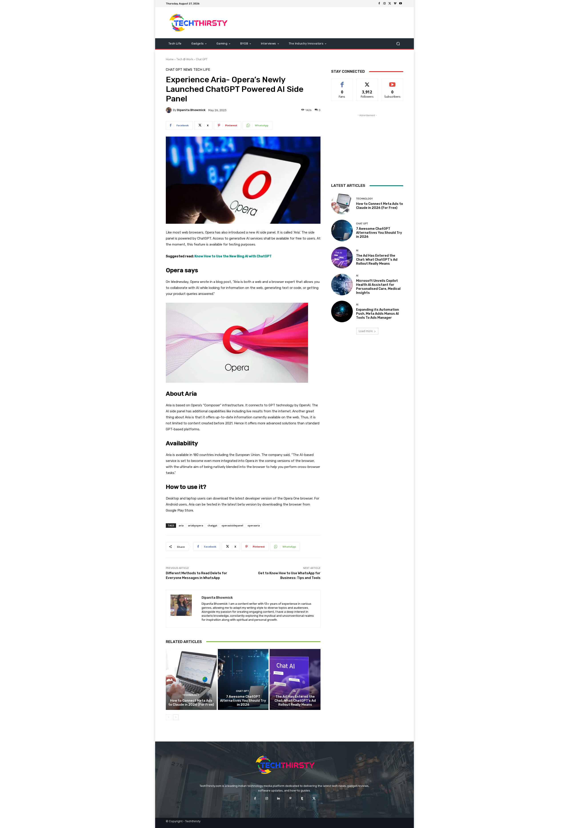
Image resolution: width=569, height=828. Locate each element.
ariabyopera (195, 525)
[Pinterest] (290, 798)
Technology (190, 695)
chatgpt (212, 525)
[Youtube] (400, 3)
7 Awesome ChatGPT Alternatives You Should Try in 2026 (243, 701)
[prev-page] (168, 717)
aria (181, 525)
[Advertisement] (322, 23)
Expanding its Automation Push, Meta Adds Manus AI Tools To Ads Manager (377, 314)
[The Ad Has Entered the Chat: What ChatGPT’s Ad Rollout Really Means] (295, 679)
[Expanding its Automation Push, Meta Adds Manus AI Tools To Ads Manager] (342, 311)
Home (170, 59)
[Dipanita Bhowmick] (169, 110)
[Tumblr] (302, 798)
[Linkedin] (278, 798)
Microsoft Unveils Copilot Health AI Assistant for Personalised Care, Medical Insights (378, 287)
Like (342, 82)
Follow (367, 82)
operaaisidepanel (232, 525)
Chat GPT (201, 59)
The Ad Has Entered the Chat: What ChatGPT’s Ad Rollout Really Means (295, 701)
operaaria (254, 525)
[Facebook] (379, 3)
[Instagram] (384, 3)
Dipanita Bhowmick (191, 110)
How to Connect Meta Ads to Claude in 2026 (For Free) (191, 703)
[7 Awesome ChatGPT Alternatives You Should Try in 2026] (243, 679)
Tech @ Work (184, 59)
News (187, 69)
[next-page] (175, 717)
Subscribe (392, 82)
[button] (398, 43)
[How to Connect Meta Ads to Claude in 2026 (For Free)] (191, 679)
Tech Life (201, 69)
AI (294, 691)
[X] (390, 3)
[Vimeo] (395, 3)
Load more (366, 331)
